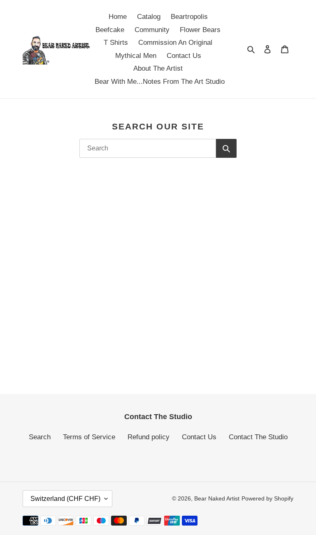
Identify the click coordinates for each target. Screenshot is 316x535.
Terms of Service (89, 437)
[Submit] (226, 148)
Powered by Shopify (267, 498)
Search (40, 437)
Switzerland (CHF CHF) (65, 498)
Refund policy (149, 437)
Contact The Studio (258, 437)
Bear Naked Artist (216, 498)
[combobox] (147, 148)
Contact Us (199, 437)
